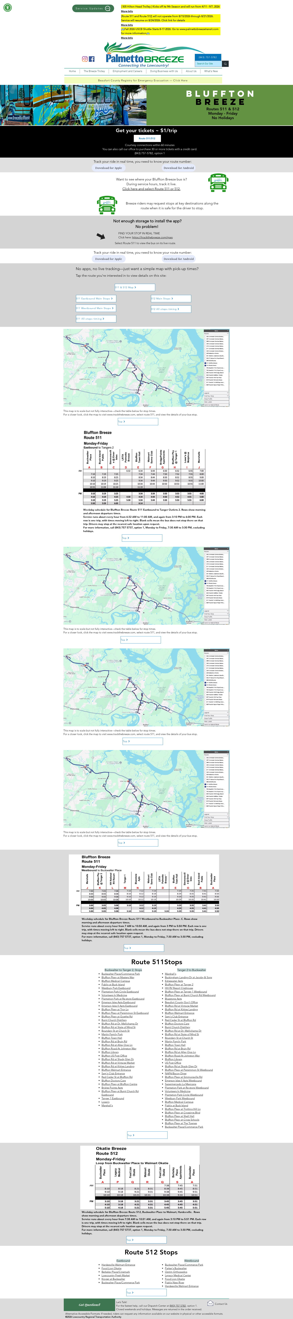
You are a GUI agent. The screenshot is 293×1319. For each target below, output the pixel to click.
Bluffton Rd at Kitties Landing (118, 1066)
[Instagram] (85, 59)
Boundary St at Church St (116, 1030)
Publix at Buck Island (113, 984)
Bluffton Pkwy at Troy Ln (115, 1009)
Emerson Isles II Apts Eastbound (119, 1005)
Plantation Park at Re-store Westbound (187, 1087)
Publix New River (174, 1282)
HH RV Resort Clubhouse (179, 988)
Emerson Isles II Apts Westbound (183, 1080)
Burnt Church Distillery (114, 1020)
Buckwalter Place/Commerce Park (121, 973)
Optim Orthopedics (176, 1271)
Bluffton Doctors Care (114, 1080)
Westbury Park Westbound (180, 1098)
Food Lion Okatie (111, 1268)
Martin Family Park (112, 1034)
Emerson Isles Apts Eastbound (118, 1002)
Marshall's (107, 1105)
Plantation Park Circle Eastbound (120, 991)
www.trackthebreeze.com (121, 414)
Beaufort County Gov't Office (181, 1002)
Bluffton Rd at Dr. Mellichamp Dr (120, 1023)
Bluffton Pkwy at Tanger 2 (179, 984)
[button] (7, 7)
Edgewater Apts (174, 981)
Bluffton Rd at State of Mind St (118, 1027)
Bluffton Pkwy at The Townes (181, 1123)
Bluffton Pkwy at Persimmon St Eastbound (125, 1013)
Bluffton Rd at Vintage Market (118, 1062)
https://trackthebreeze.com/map (152, 237)
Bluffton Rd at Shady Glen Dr (118, 1059)
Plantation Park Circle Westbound (184, 1094)
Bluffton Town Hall (112, 1037)
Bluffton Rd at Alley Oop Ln (117, 1045)
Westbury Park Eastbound (116, 988)
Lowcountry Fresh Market (116, 1275)
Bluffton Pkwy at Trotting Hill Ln (183, 1109)
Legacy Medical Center (178, 1275)
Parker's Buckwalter (176, 1268)
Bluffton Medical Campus (116, 981)
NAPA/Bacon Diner (176, 1073)
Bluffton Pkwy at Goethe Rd (117, 1016)
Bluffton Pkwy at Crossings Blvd (182, 1112)
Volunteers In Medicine (114, 995)
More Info (127, 11)
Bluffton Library (110, 1052)
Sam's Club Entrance (113, 1073)
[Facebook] (91, 59)
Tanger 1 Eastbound (113, 1098)
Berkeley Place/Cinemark (116, 1271)
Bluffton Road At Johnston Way (119, 1048)
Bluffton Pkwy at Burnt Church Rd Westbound (190, 995)
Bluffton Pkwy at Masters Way (118, 977)
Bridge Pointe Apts (112, 1087)
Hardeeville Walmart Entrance (118, 1264)
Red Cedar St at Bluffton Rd (117, 1077)
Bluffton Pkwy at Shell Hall (179, 1116)
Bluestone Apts (173, 998)
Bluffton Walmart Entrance (116, 1069)
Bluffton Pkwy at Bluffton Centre (119, 1084)
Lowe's (105, 1101)
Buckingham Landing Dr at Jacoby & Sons (188, 977)
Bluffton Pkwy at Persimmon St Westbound (189, 1069)
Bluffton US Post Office (114, 1055)
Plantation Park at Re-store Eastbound (123, 998)
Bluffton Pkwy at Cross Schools (182, 1119)
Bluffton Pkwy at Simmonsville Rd (183, 1077)
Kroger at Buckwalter (113, 1279)
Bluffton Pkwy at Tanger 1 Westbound (186, 991)
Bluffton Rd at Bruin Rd (114, 1041)
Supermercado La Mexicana (180, 1084)
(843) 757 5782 (178, 1305)
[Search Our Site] (225, 64)
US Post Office (173, 1062)
